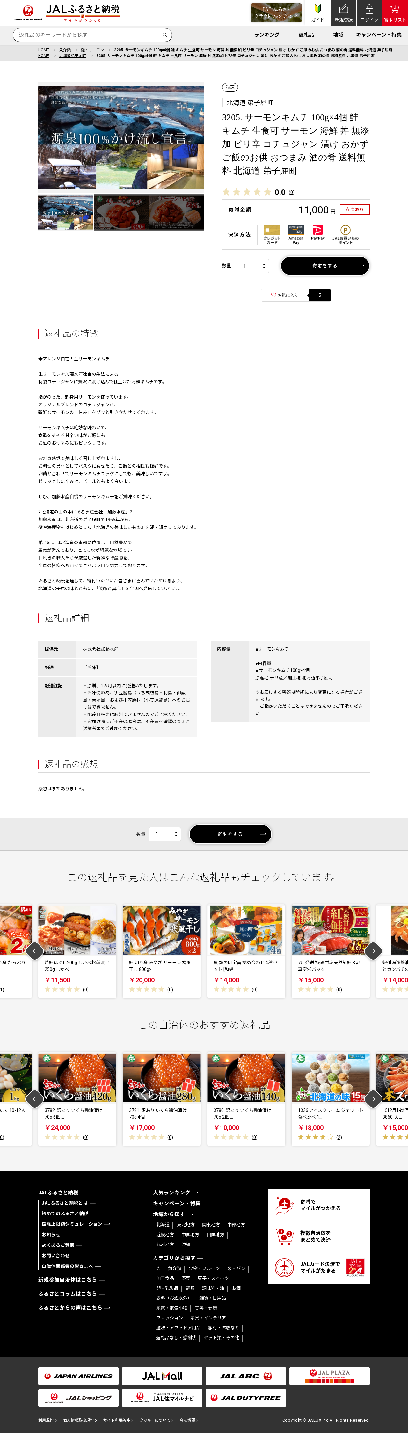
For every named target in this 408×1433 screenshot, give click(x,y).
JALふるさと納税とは (65, 1203)
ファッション (169, 1317)
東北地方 (186, 1224)
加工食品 (165, 1278)
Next (373, 951)
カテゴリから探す (174, 1258)
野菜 (185, 1278)
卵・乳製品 (167, 1288)
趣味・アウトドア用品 (178, 1327)
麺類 (190, 1288)
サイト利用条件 (116, 1420)
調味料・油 (213, 1288)
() (292, 192)
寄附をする (325, 265)
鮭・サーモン (92, 50)
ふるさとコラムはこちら (67, 1294)
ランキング (267, 35)
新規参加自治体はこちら (67, 1280)
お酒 (236, 1288)
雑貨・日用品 (212, 1298)
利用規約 (46, 1420)
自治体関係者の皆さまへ (67, 1266)
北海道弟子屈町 (72, 56)
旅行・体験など (223, 1327)
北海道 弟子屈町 (250, 103)
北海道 (163, 1224)
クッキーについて (155, 1420)
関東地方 (211, 1224)
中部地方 (236, 1224)
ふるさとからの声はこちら (70, 1308)
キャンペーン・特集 (379, 35)
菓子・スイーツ (213, 1278)
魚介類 (65, 50)
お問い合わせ (56, 1255)
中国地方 (190, 1234)
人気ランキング (172, 1193)
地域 (338, 35)
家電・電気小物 (171, 1308)
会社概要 (187, 1420)
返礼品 (306, 35)
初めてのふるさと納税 (65, 1213)
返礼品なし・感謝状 (176, 1337)
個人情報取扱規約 (78, 1420)
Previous (35, 951)
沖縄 (185, 1244)
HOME (43, 50)
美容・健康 (206, 1308)
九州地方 (165, 1244)
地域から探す (169, 1214)
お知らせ (51, 1234)
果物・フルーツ (204, 1268)
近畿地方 (165, 1234)
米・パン (236, 1268)
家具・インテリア (208, 1317)
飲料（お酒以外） (174, 1298)
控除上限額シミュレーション (72, 1224)
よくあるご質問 (58, 1245)
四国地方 (215, 1234)
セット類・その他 (221, 1337)
